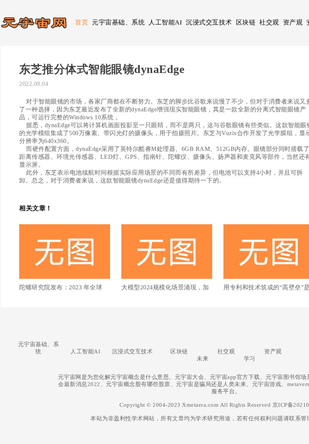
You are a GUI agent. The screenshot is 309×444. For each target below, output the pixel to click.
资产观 (293, 22)
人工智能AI (165, 22)
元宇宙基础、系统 (118, 22)
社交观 (269, 22)
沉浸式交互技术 (209, 22)
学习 (249, 359)
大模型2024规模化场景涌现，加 (165, 287)
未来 (202, 359)
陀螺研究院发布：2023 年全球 (60, 287)
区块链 (246, 22)
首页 (81, 22)
